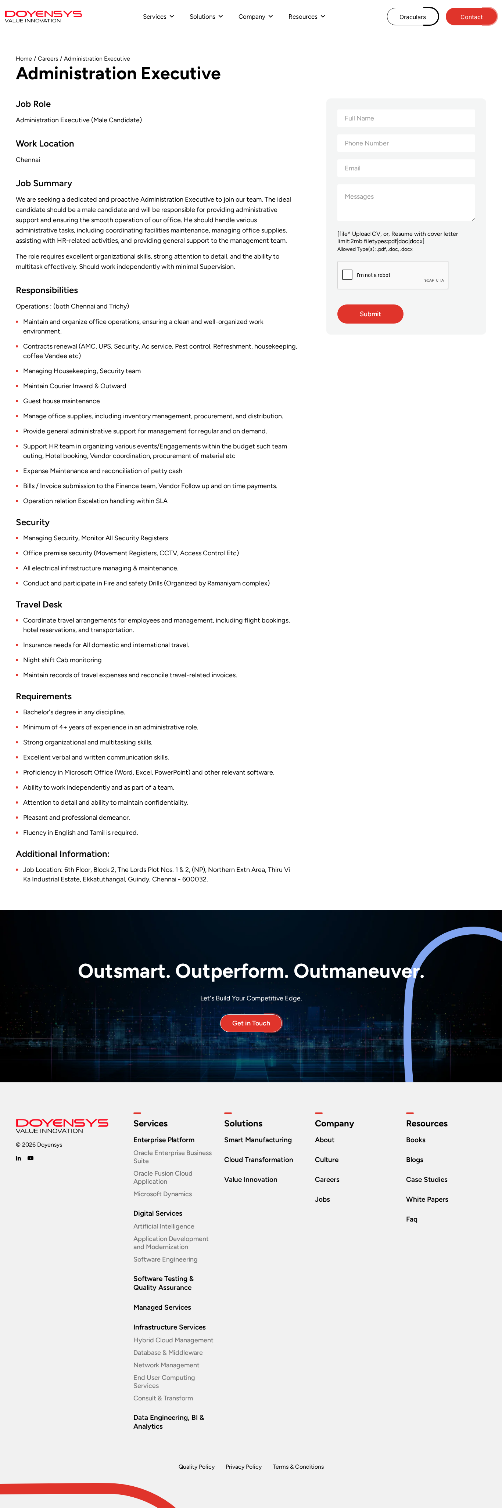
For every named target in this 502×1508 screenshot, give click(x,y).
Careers (48, 58)
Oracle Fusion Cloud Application (163, 1177)
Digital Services (157, 1213)
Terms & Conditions (298, 1466)
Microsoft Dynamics (162, 1194)
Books (416, 1140)
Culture (326, 1159)
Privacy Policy (244, 1466)
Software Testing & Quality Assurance (163, 1283)
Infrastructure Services (169, 1327)
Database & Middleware (168, 1353)
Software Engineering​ (165, 1259)
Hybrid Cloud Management (173, 1340)
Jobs (322, 1199)
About (324, 1140)
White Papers (427, 1199)
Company (252, 16)
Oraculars (412, 17)
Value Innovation (250, 1179)
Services (154, 16)
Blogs (414, 1159)
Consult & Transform (163, 1398)
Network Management (166, 1365)
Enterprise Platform (163, 1140)
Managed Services (162, 1307)
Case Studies (427, 1179)
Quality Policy (197, 1466)
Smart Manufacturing (258, 1140)
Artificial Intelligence (163, 1226)
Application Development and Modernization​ (171, 1243)
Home (24, 58)
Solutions (202, 16)
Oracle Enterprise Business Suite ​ (172, 1157)
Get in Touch (251, 1023)
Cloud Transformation (258, 1159)
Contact (471, 17)
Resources (303, 16)
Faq (411, 1219)
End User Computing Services (164, 1382)
